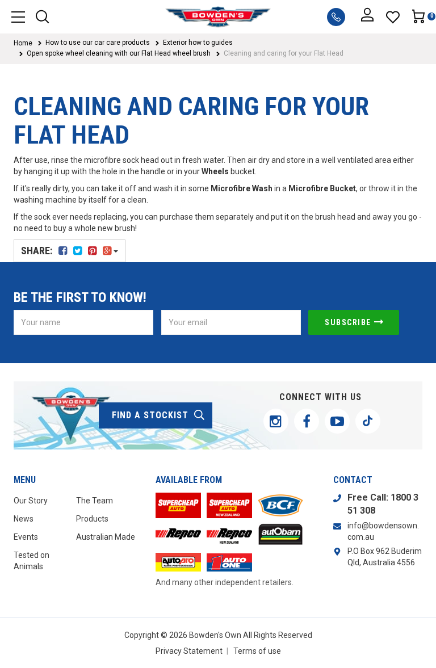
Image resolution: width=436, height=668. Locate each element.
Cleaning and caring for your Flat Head (283, 53)
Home (23, 43)
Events (26, 536)
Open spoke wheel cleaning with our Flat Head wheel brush (119, 53)
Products (92, 518)
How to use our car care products (97, 43)
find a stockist (150, 415)
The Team (94, 500)
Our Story (31, 500)
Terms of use (257, 651)
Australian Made (105, 536)
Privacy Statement (189, 651)
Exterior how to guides (198, 43)
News (23, 518)
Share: (37, 251)
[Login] (367, 17)
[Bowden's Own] (218, 16)
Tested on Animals (31, 561)
